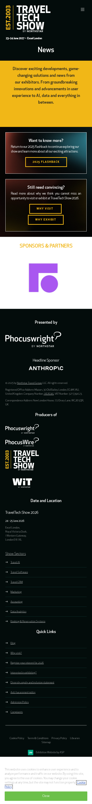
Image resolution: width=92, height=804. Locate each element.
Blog (12, 643)
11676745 (49, 394)
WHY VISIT (45, 208)
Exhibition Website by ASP (50, 752)
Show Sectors (15, 554)
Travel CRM (16, 582)
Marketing (16, 592)
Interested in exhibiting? (23, 672)
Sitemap (46, 742)
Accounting (16, 602)
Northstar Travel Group (29, 383)
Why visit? (16, 653)
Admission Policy (19, 702)
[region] (46, 780)
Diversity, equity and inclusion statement (32, 682)
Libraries (75, 738)
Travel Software (19, 572)
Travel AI (15, 562)
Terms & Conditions (37, 738)
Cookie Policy (17, 738)
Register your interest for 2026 (27, 663)
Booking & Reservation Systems (27, 621)
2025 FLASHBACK (46, 162)
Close (46, 796)
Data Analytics (18, 611)
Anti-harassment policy (23, 692)
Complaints (16, 712)
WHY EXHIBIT (45, 219)
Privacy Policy (59, 738)
